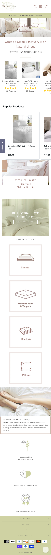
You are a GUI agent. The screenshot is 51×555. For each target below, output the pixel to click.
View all (25, 56)
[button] (2, 135)
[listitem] (22, 136)
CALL (25, 530)
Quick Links (25, 518)
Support (25, 524)
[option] (25, 15)
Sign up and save (25, 535)
